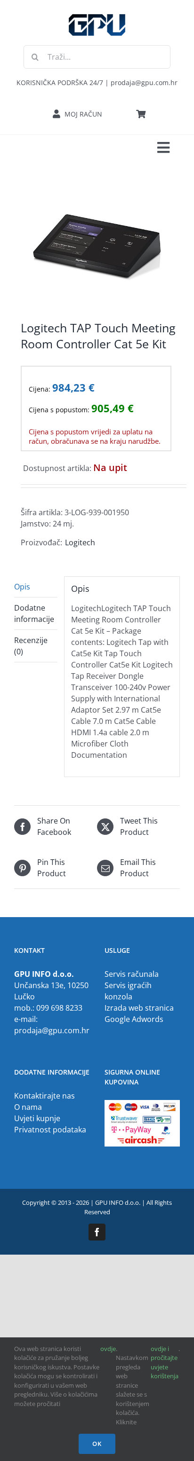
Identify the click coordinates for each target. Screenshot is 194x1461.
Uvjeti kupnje (37, 1118)
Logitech (80, 542)
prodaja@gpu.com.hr (51, 1030)
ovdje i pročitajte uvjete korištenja (164, 1362)
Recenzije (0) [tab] (31, 646)
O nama (28, 1107)
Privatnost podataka (50, 1129)
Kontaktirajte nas (44, 1096)
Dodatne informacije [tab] (34, 613)
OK (97, 1443)
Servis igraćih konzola (128, 991)
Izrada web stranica (139, 1008)
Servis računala (132, 974)
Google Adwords (134, 1019)
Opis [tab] (22, 586)
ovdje (108, 1348)
